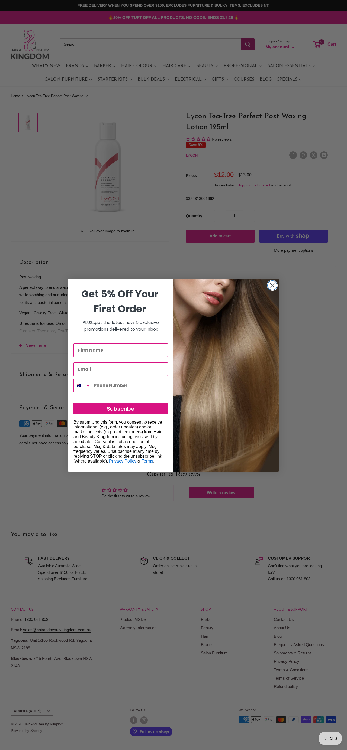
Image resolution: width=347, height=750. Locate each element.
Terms (147, 461)
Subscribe (120, 408)
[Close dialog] (272, 285)
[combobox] (82, 385)
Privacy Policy (122, 461)
